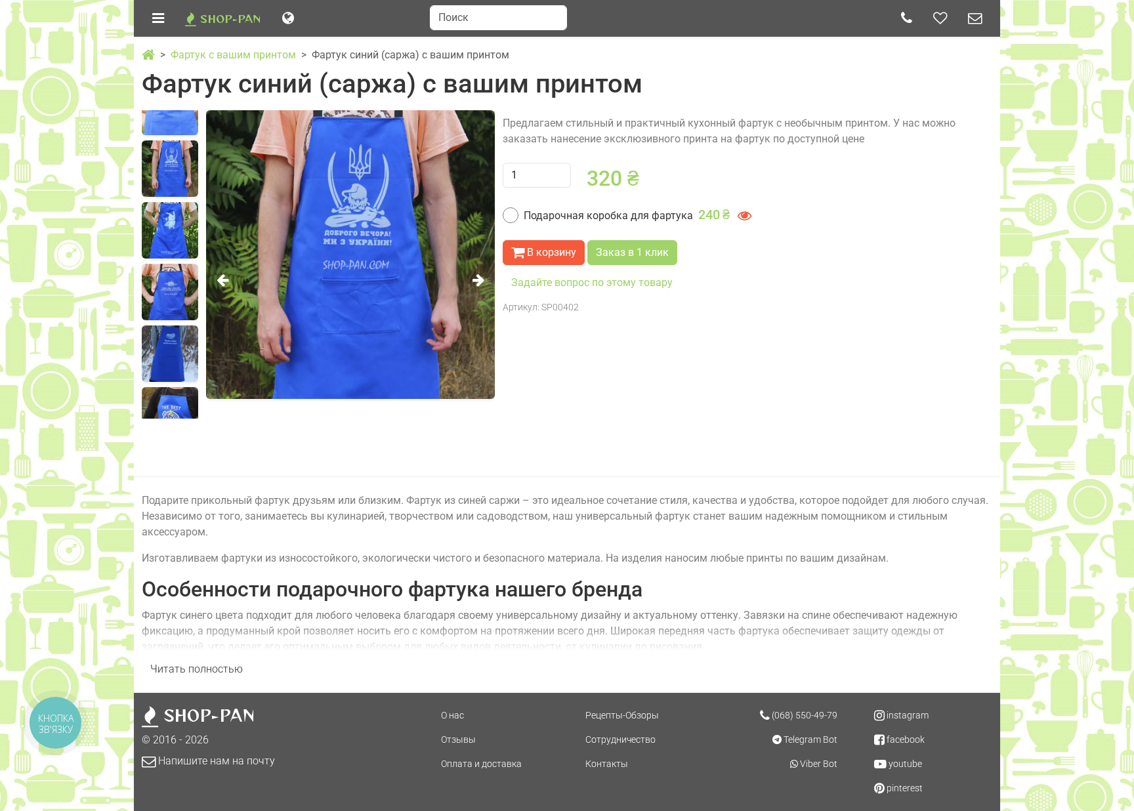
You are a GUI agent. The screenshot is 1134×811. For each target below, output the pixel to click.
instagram (907, 715)
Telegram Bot (809, 739)
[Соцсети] (940, 18)
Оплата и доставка (481, 764)
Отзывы (458, 739)
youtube (904, 764)
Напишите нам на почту (215, 761)
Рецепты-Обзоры (622, 715)
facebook (905, 739)
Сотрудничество (620, 739)
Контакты (606, 764)
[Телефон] (907, 18)
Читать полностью (196, 669)
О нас (452, 715)
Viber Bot (817, 764)
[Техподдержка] (974, 18)
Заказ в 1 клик (632, 252)
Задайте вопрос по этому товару (592, 282)
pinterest (904, 788)
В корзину (550, 252)
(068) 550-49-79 (803, 715)
